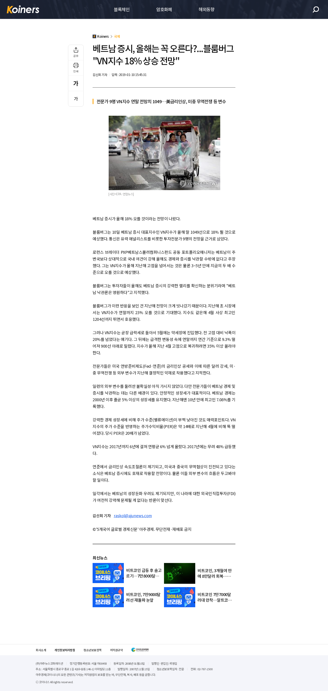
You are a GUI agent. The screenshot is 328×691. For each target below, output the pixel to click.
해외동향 (206, 9)
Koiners (23, 9)
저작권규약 (116, 650)
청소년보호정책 (92, 650)
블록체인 (121, 9)
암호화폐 (164, 9)
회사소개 (41, 650)
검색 (316, 9)
